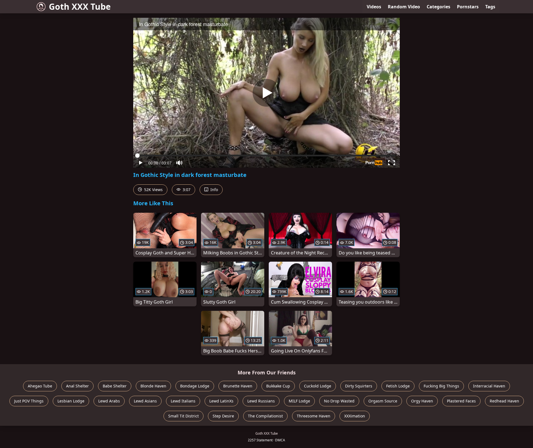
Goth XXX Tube (80, 6)
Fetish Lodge (398, 386)
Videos (374, 7)
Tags (490, 7)
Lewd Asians (145, 401)
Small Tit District (183, 416)
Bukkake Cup (278, 386)
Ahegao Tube (40, 386)
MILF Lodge (299, 401)
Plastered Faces (461, 401)
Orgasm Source (382, 401)
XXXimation (354, 416)
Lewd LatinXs (221, 401)
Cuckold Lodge (317, 386)
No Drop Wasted (339, 401)
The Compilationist (265, 416)
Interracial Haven (489, 386)
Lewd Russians (261, 401)
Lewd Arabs (109, 401)
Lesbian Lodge (70, 401)
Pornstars (468, 7)
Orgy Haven (422, 401)
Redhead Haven (504, 401)
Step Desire (223, 416)
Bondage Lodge (194, 386)
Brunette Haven (237, 386)
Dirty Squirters (358, 386)
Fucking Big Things (441, 386)
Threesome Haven (313, 416)
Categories (438, 7)
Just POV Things (29, 401)
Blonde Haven (153, 386)
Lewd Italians (183, 401)
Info (213, 189)
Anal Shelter (77, 386)
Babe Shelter (115, 386)
